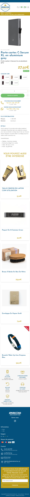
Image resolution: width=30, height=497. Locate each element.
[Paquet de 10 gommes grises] (15, 214)
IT (7, 436)
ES (1, 436)
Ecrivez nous (7, 458)
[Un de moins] (2, 90)
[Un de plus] (27, 90)
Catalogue (8, 13)
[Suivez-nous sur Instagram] (15, 421)
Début (2, 13)
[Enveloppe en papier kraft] (15, 298)
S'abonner (15, 485)
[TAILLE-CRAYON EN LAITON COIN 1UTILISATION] (15, 172)
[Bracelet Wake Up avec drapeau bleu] (15, 339)
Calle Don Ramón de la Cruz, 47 (12, 462)
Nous (3, 429)
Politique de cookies (20, 495)
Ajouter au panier (12, 95)
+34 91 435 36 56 (10, 449)
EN (3, 436)
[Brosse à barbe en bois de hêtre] (15, 256)
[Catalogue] (28, 7)
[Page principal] (5, 7)
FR (5, 436)
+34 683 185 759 (10, 453)
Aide (3, 431)
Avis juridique (21, 494)
